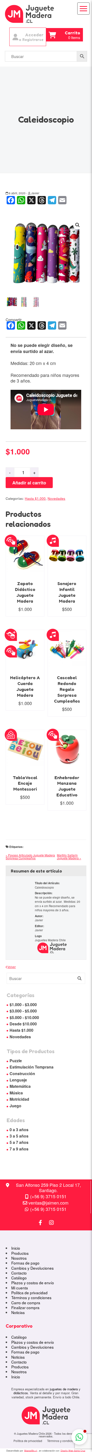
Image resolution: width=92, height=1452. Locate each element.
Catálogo (19, 1277)
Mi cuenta (19, 1287)
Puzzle (16, 1060)
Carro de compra (25, 1302)
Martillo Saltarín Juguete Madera (68, 857)
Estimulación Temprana (31, 1067)
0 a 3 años (19, 1129)
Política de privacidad (29, 1292)
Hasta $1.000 (35, 498)
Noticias (18, 1312)
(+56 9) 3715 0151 (48, 1196)
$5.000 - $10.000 (24, 1017)
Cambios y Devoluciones (32, 1268)
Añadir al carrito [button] (34, 565)
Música (16, 1093)
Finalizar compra (25, 1307)
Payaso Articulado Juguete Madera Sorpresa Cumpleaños (30, 857)
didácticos (20, 1393)
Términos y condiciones (31, 1297)
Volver (11, 967)
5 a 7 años (19, 1142)
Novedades (56, 498)
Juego (15, 1106)
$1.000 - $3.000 (23, 1004)
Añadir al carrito (29, 483)
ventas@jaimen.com (48, 1202)
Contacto (19, 1272)
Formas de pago (25, 1263)
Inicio (15, 1248)
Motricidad (19, 1099)
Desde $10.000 (23, 1024)
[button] (77, 225)
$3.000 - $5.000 (23, 1011)
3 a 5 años (19, 1136)
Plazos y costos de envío (32, 1282)
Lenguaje (18, 1080)
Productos (20, 1253)
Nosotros (19, 1258)
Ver (15, 548)
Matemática (20, 1086)
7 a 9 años (19, 1149)
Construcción (22, 1073)
